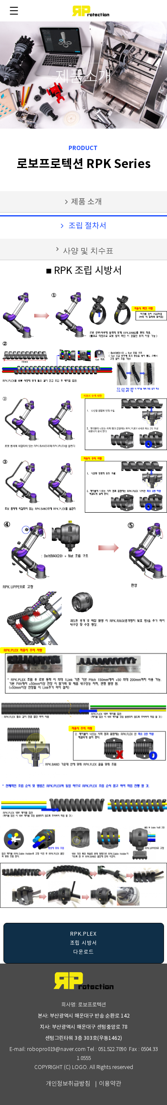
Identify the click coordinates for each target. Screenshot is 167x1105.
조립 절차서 (85, 226)
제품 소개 (85, 202)
